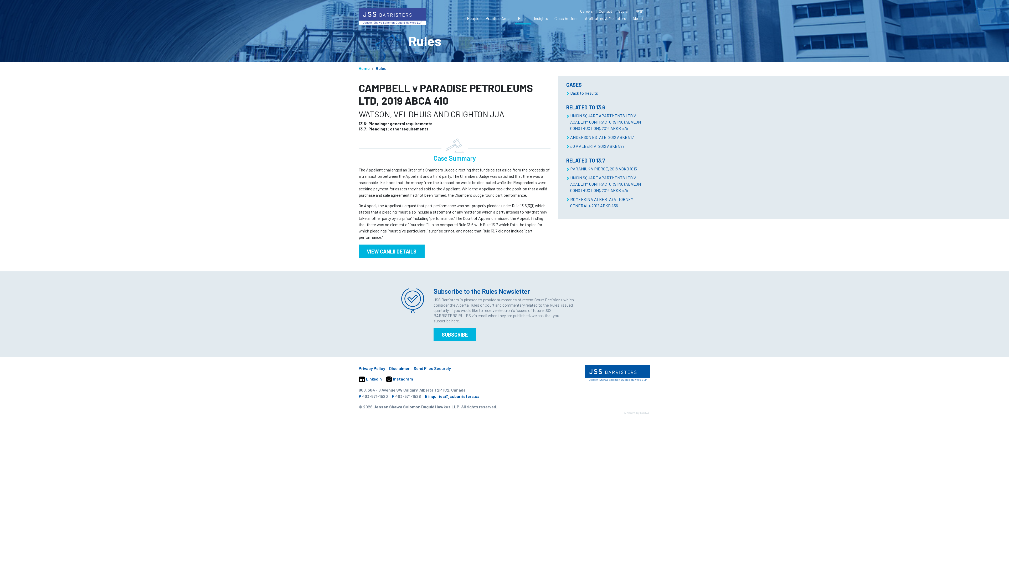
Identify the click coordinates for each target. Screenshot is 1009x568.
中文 (639, 11)
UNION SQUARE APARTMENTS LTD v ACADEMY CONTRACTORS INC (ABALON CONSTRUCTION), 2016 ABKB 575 (605, 122)
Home (364, 68)
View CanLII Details (391, 251)
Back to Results (584, 92)
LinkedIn (373, 378)
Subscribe (455, 334)
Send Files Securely (432, 368)
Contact (605, 11)
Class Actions (566, 18)
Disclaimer (399, 368)
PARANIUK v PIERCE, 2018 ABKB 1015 (603, 168)
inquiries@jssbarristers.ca (454, 396)
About (637, 18)
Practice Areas (499, 18)
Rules (523, 18)
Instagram (402, 378)
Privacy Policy (372, 368)
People (473, 18)
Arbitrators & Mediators (605, 18)
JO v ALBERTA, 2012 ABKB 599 (597, 146)
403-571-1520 (375, 396)
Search (624, 11)
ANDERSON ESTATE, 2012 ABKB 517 (602, 137)
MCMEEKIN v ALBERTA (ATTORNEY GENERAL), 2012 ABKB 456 (601, 202)
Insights (541, 18)
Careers (586, 11)
